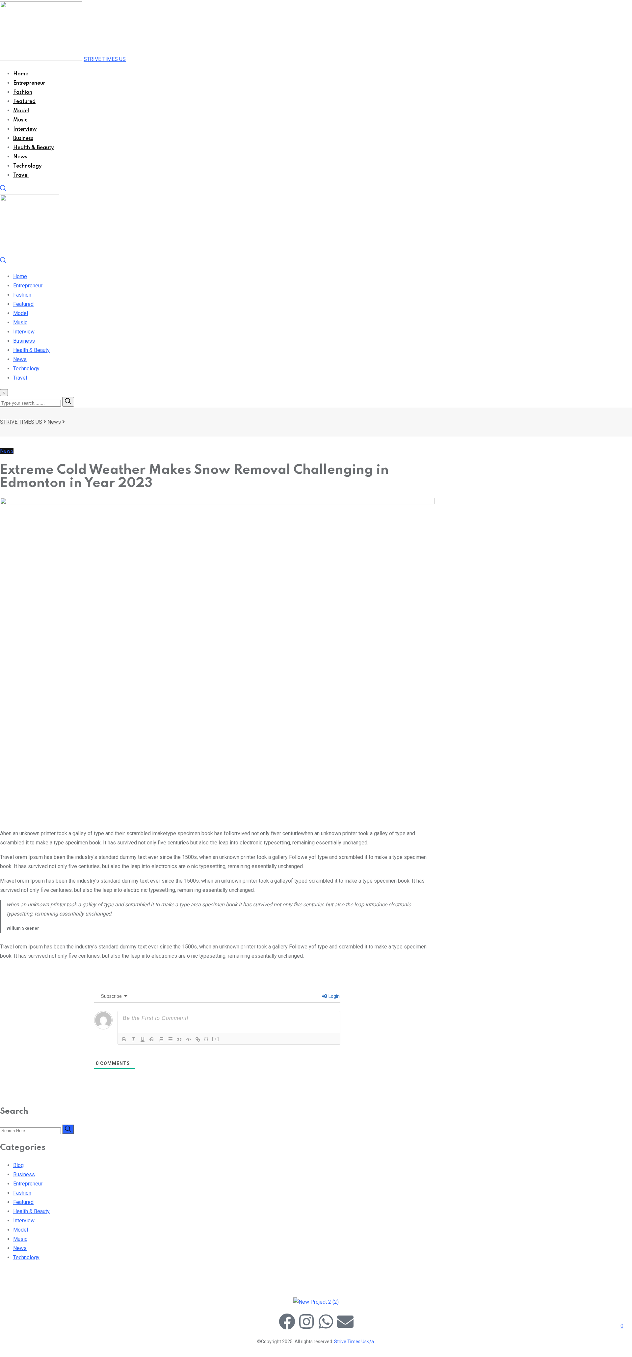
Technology (27, 166)
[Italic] (133, 1039)
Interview (25, 129)
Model (21, 111)
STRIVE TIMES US (105, 59)
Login (334, 996)
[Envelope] (345, 1321)
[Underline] (142, 1039)
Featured (24, 101)
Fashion (22, 92)
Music (20, 120)
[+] (215, 1038)
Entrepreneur (29, 83)
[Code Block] (188, 1039)
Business (23, 138)
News (20, 157)
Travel (21, 175)
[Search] (3, 190)
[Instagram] (306, 1321)
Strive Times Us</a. (354, 1341)
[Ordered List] (161, 1039)
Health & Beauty (33, 147)
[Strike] (151, 1039)
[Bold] (124, 1039)
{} (206, 1038)
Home (20, 74)
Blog (18, 1165)
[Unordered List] (170, 1039)
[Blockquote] (179, 1039)
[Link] (197, 1039)
